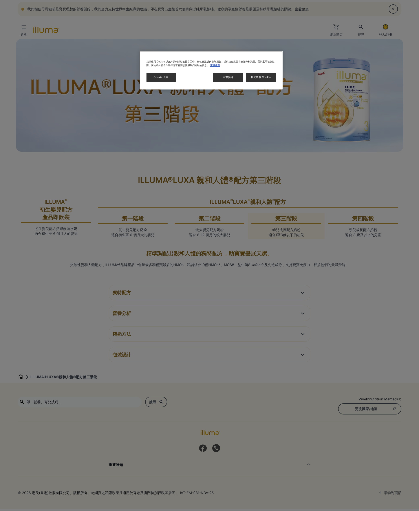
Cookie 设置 (161, 77)
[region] (211, 70)
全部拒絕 (228, 77)
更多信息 (215, 65)
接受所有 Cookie (261, 77)
